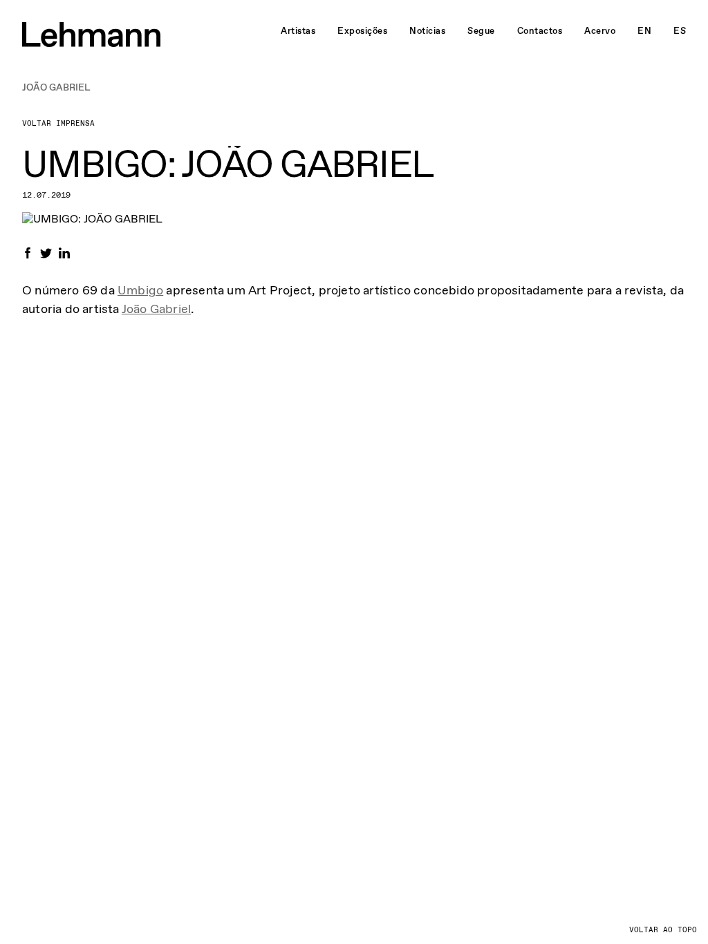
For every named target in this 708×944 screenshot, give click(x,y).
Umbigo (140, 290)
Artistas (298, 31)
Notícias (427, 31)
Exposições (362, 31)
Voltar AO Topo (663, 930)
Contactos (540, 31)
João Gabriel (156, 309)
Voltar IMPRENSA (58, 123)
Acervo (599, 31)
